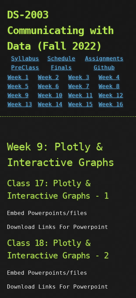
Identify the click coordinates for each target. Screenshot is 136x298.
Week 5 (18, 86)
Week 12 (111, 95)
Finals (61, 67)
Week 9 (18, 95)
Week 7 (78, 86)
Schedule (61, 58)
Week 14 (50, 104)
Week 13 (20, 104)
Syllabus (25, 58)
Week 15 (80, 104)
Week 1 (18, 77)
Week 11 (80, 95)
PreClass (25, 67)
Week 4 (109, 77)
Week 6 (48, 86)
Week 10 (50, 95)
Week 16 (111, 104)
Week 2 (48, 77)
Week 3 (78, 77)
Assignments (104, 58)
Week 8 (109, 86)
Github (104, 67)
